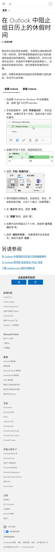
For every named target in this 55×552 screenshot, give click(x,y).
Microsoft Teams (9, 440)
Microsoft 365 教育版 (11, 375)
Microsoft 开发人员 (10, 453)
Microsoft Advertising (11, 431)
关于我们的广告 (42, 542)
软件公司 (7, 481)
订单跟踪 (7, 348)
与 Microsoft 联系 (10, 542)
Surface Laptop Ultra (11, 306)
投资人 (6, 518)
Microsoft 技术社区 (10, 467)
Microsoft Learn (9, 458)
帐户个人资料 (8, 338)
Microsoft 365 (8, 316)
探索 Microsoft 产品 (11, 320)
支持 (4, 10)
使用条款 (26, 542)
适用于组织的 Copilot (11, 311)
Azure (6, 417)
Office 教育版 (8, 380)
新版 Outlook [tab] (29, 88)
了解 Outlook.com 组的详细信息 (18, 268)
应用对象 (8, 41)
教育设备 (7, 366)
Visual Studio (8, 486)
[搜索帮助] (10, 3)
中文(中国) (11, 527)
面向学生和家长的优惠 (12, 389)
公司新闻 (7, 509)
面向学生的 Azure (10, 394)
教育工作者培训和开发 (12, 385)
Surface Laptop (9, 302)
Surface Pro (8, 297)
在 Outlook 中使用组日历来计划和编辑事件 (24, 256)
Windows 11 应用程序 (11, 325)
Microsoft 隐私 (9, 514)
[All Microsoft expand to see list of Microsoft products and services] (3, 3)
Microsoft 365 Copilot (11, 435)
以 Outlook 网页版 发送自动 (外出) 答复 (22, 262)
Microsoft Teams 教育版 (12, 371)
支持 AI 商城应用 (10, 463)
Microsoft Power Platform (13, 477)
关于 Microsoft (9, 504)
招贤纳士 (7, 500)
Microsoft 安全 (9, 412)
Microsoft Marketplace (12, 472)
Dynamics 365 (8, 421)
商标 (33, 542)
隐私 (19, 542)
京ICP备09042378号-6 (11, 547)
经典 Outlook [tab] (11, 88)
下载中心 (7, 343)
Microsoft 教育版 (10, 361)
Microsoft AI (8, 407)
